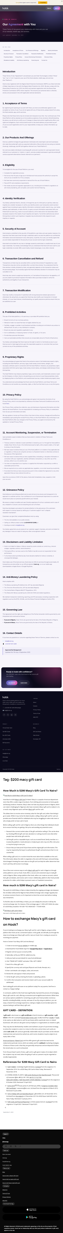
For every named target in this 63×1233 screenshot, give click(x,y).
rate (37, 904)
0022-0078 (26, 1080)
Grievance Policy (48, 57)
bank (57, 1018)
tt (15, 714)
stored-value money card (29, 1018)
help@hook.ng (20, 525)
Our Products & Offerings (32, 50)
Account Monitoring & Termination (33, 57)
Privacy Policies (6, 1197)
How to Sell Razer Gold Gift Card (11, 1183)
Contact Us (44, 60)
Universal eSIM (6, 739)
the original (19, 1096)
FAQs (3, 1138)
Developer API (37, 739)
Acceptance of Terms (18, 50)
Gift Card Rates (37, 731)
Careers (35, 706)
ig (11, 714)
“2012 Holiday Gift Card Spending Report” (21, 1094)
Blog (34, 727)
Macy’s (30, 809)
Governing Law (35, 60)
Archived (38, 1067)
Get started (11, 682)
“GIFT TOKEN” (12, 1067)
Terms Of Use (6, 1193)
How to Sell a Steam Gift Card (10, 1175)
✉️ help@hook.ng (7, 710)
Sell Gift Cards (6, 731)
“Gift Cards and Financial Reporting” (19, 1102)
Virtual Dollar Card (7, 727)
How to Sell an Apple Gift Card (10, 1179)
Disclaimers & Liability (9, 60)
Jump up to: (11, 1086)
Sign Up (57, 8)
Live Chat (5, 760)
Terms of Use (36, 713)
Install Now (43, 2)
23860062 (37, 1080)
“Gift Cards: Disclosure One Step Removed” (37, 1075)
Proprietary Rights (8, 57)
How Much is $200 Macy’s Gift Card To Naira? (30, 790)
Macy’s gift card (33, 870)
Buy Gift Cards (6, 735)
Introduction (7, 50)
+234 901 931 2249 (11, 644)
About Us (4, 1190)
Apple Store (48, 949)
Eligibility (43, 50)
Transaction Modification (37, 53)
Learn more (24, 682)
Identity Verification (53, 50)
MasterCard (19, 1040)
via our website (23, 946)
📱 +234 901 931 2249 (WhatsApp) (12, 707)
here (7, 403)
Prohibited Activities (51, 53)
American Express (8, 1040)
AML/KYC (35, 717)
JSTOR (32, 1080)
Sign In (49, 8)
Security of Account (9, 53)
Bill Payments (6, 742)
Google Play (10, 1217)
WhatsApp (5, 757)
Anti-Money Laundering (23, 60)
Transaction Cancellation (22, 53)
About (34, 702)
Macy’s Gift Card (20, 799)
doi (31, 1077)
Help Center (36, 735)
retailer (51, 1018)
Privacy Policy (18, 57)
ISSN (20, 1080)
